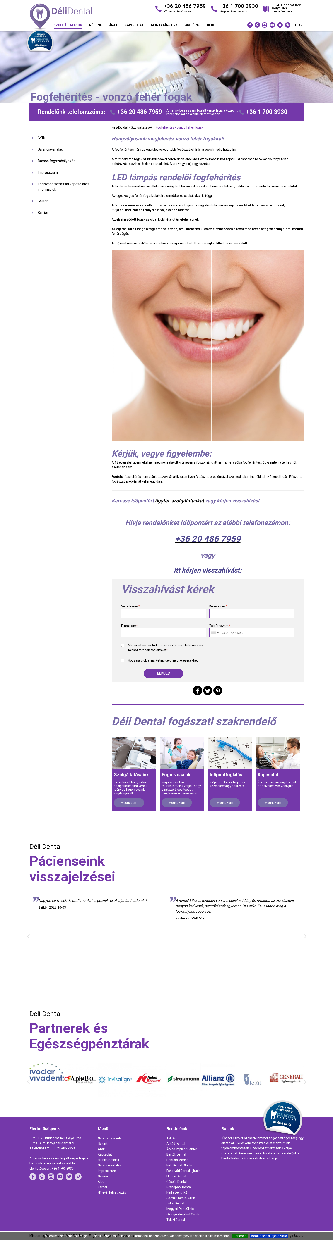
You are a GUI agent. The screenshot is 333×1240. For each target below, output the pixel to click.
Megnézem (129, 802)
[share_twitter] (207, 690)
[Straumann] (149, 1095)
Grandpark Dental (178, 1187)
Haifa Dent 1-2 (176, 1192)
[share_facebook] (197, 690)
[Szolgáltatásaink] (134, 753)
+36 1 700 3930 (266, 112)
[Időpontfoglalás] (230, 753)
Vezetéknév (130, 606)
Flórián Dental (176, 1176)
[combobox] (215, 632)
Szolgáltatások (68, 25)
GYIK (41, 138)
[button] (163, 673)
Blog (211, 25)
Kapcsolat (134, 25)
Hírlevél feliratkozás (112, 1192)
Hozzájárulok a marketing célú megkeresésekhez (163, 660)
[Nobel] (115, 1096)
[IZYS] (286, 1095)
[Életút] (218, 1096)
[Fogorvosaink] (182, 753)
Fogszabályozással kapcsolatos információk (63, 187)
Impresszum (48, 172)
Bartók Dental (176, 1154)
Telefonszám (219, 626)
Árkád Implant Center (181, 1149)
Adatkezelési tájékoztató (269, 1236)
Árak (113, 25)
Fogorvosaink (176, 774)
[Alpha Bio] (46, 1095)
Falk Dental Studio (179, 1165)
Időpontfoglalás (226, 774)
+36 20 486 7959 (139, 112)
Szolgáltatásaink (131, 774)
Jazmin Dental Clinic (180, 1198)
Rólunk (95, 25)
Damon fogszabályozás (56, 161)
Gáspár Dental (176, 1181)
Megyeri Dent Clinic (180, 1209)
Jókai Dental (175, 1203)
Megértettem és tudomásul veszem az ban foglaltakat (165, 647)
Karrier (43, 212)
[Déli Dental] (73, 17)
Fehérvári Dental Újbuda (183, 1171)
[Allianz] (183, 1097)
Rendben (240, 1236)
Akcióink (192, 25)
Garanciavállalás (50, 149)
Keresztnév (218, 606)
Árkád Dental (175, 1143)
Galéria (43, 201)
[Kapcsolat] (278, 753)
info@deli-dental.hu (61, 1143)
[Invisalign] (81, 1096)
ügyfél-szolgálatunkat (179, 501)
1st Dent (172, 1138)
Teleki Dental (175, 1219)
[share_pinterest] (217, 690)
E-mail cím (129, 626)
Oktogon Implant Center (183, 1214)
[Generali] (252, 1093)
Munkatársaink (164, 25)
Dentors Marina (177, 1160)
